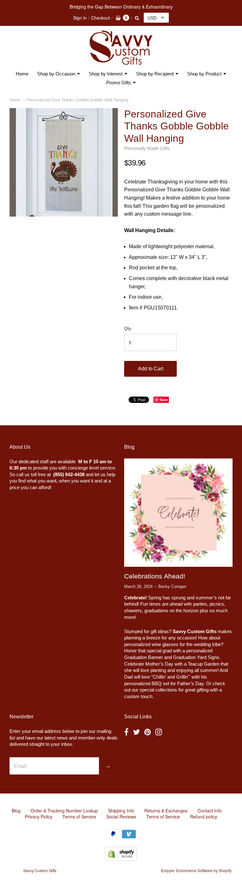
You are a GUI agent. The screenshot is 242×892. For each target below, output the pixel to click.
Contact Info (210, 810)
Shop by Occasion (56, 73)
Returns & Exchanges (165, 810)
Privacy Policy (38, 816)
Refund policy (203, 816)
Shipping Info (121, 810)
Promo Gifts (118, 82)
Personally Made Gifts (147, 148)
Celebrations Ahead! (154, 576)
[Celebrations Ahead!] (178, 513)
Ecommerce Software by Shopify (203, 870)
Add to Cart (150, 368)
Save (164, 399)
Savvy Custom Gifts (39, 870)
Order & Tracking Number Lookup (64, 810)
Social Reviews (121, 816)
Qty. (128, 328)
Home (22, 73)
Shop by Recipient (155, 73)
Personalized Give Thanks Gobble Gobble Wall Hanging (77, 100)
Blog (16, 810)
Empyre (167, 870)
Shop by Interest (106, 73)
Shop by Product (204, 73)
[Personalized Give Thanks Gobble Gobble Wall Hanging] (63, 162)
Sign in (80, 18)
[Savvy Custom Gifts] (121, 48)
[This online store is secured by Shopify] (121, 858)
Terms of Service (79, 816)
